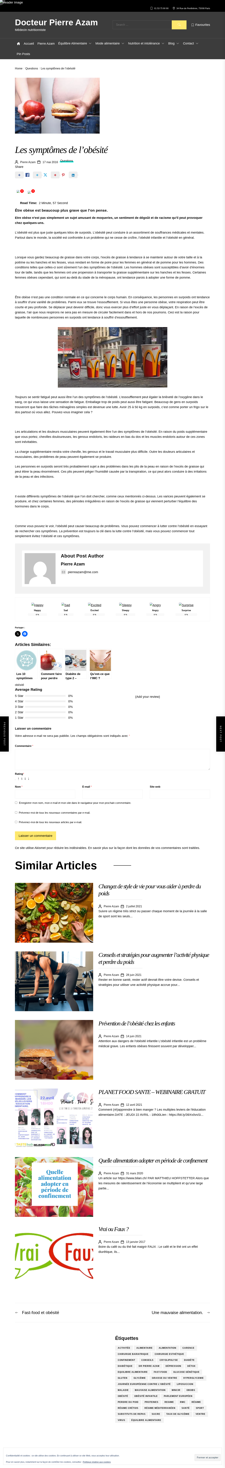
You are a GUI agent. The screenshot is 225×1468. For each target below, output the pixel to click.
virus (121, 1420)
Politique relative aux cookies (97, 1462)
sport (200, 1408)
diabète (189, 1360)
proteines (151, 1402)
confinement (126, 1360)
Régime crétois (128, 1408)
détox (191, 1366)
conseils (147, 1360)
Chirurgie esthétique (169, 1354)
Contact (188, 43)
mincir (176, 1390)
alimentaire (144, 1348)
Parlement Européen (178, 1396)
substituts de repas (132, 1414)
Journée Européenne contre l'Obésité (144, 1384)
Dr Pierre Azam (149, 1366)
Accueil (29, 43)
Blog (171, 43)
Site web (155, 786)
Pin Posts (23, 54)
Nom (18, 786)
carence (188, 1348)
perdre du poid (128, 1402)
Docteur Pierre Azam (56, 22)
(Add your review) (147, 696)
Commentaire (24, 745)
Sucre (156, 1414)
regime (169, 1402)
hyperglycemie (193, 1378)
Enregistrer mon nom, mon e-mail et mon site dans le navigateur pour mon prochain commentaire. (75, 802)
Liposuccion (185, 1384)
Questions (66, 160)
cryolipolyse (169, 1360)
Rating (19, 773)
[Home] (18, 43)
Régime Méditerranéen (159, 1408)
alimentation (167, 1348)
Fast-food (160, 1372)
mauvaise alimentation (150, 1390)
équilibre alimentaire (146, 1420)
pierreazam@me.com (83, 572)
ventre (200, 1414)
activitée (124, 1348)
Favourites (202, 25)
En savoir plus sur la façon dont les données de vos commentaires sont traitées (143, 848)
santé (186, 1408)
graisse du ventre (164, 1378)
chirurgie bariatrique (133, 1354)
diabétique (125, 1366)
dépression (173, 1366)
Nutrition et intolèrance (144, 43)
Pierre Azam (46, 43)
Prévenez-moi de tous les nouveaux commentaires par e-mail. (54, 812)
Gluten (122, 1378)
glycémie (140, 1378)
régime (196, 1402)
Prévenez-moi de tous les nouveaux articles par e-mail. (50, 822)
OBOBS (191, 1390)
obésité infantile (146, 1396)
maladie (123, 1390)
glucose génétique (186, 1372)
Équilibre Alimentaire (72, 43)
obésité (19, 684)
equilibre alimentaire (133, 1372)
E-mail (87, 786)
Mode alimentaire (107, 43)
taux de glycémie (177, 1414)
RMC (182, 1402)
